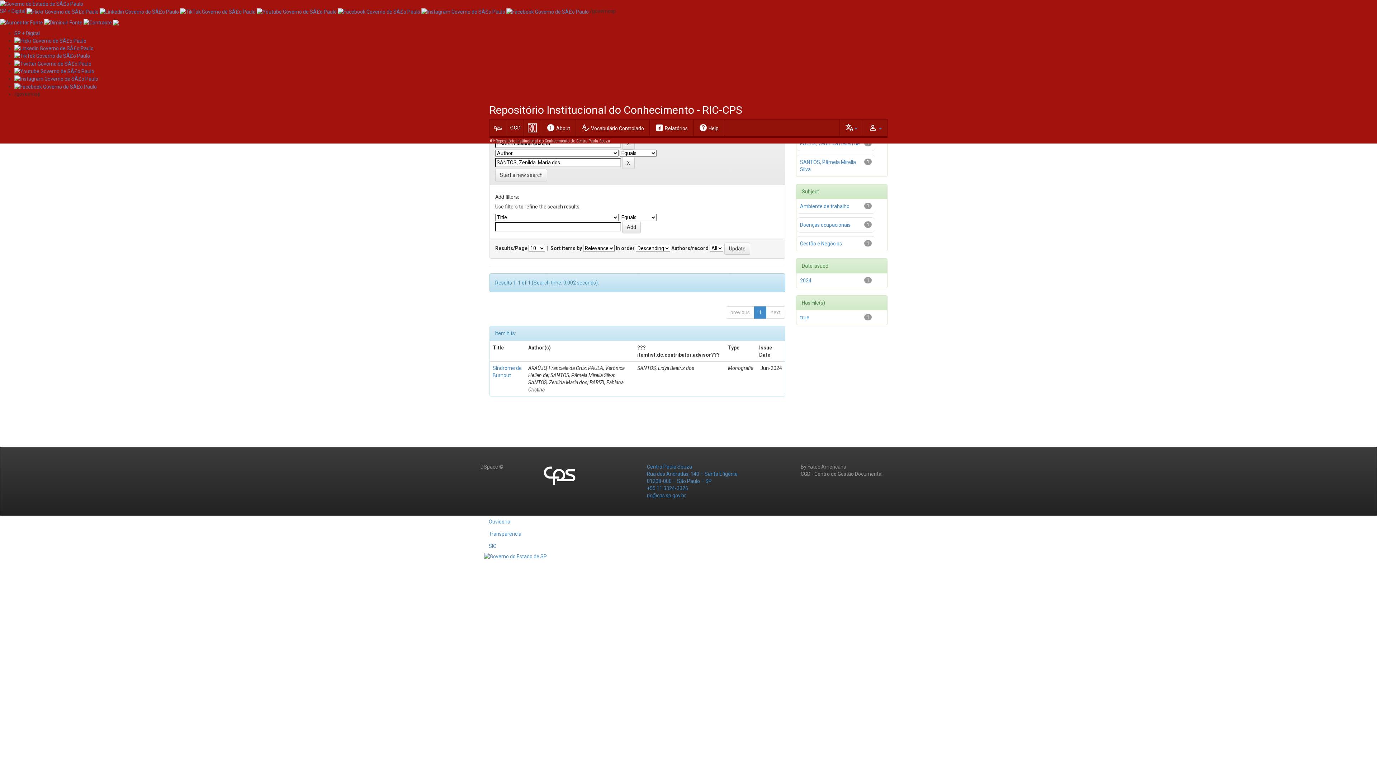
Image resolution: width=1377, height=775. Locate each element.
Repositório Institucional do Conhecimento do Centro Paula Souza (553, 141)
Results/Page (511, 248)
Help (709, 127)
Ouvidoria (499, 522)
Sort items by (566, 248)
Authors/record (690, 248)
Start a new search (521, 175)
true (804, 317)
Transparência (505, 534)
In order (625, 248)
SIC (492, 546)
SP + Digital (12, 11)
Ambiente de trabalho (825, 206)
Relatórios (671, 127)
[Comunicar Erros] (116, 22)
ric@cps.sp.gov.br (666, 495)
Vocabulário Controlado (612, 127)
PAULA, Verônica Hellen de (830, 143)
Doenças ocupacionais (825, 225)
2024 (805, 280)
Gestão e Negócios (821, 243)
